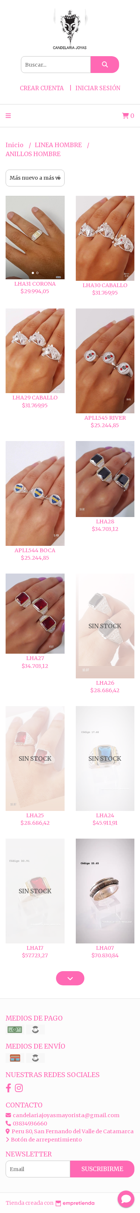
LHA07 (105, 948)
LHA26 (105, 683)
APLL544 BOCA (35, 550)
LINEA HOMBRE (59, 145)
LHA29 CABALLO (34, 397)
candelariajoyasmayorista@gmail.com (65, 1115)
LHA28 (105, 521)
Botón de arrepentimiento (46, 1139)
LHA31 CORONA (35, 283)
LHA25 (35, 815)
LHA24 (105, 815)
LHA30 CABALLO (105, 285)
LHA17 (35, 948)
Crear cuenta (42, 88)
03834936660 (29, 1123)
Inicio (15, 145)
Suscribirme (102, 1169)
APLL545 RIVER (105, 417)
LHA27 (35, 658)
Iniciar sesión (97, 88)
